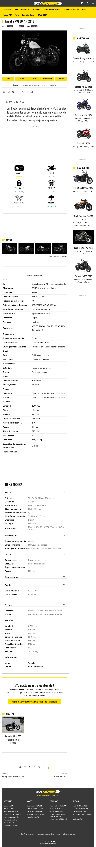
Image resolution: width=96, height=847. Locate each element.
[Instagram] (44, 841)
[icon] (77, 3)
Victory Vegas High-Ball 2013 (13, 776)
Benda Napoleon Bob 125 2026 (83, 217)
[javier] (11, 85)
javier (15, 85)
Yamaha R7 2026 (83, 143)
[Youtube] (54, 841)
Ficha (8, 79)
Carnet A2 (34, 26)
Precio (21, 79)
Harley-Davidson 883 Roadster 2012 (13, 738)
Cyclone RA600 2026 (83, 276)
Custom (21, 26)
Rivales (61, 79)
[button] (87, 3)
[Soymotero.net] (48, 3)
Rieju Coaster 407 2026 (83, 187)
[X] (22, 91)
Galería (34, 79)
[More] (32, 91)
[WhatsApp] (3, 91)
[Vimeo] (51, 841)
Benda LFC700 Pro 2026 (83, 247)
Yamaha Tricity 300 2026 (83, 58)
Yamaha (10, 26)
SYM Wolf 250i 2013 (59, 776)
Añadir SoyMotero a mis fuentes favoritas (34, 701)
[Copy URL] (27, 91)
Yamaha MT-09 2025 (83, 86)
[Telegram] (13, 91)
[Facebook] (17, 91)
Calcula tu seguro (35, 667)
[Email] (8, 91)
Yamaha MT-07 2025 (83, 115)
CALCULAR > (51, 206)
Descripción (47, 79)
